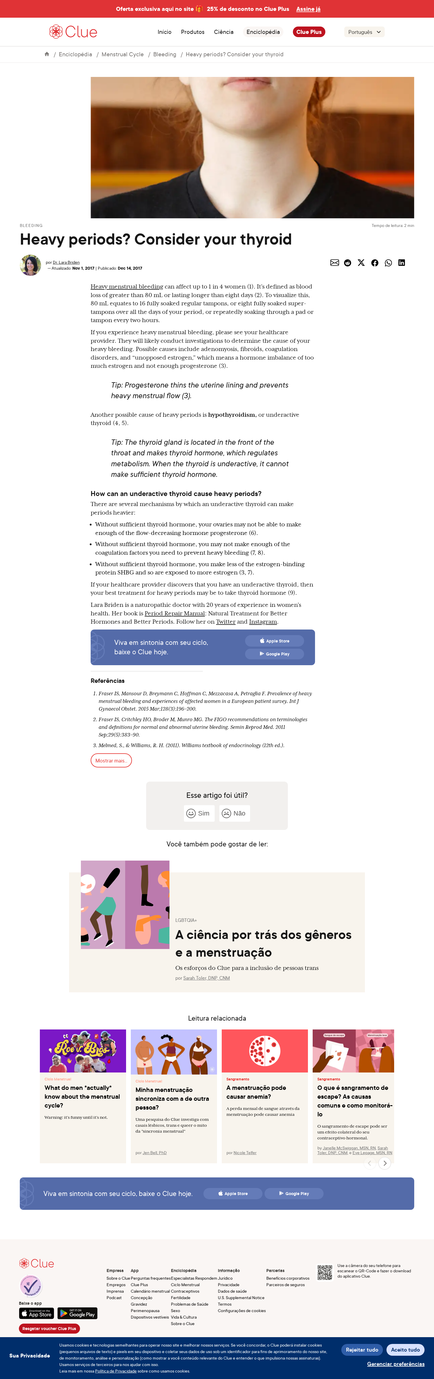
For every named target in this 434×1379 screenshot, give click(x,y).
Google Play (278, 654)
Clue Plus (309, 31)
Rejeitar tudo (362, 1349)
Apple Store (277, 641)
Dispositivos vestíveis (150, 1317)
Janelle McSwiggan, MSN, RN (349, 1148)
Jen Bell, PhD (155, 1152)
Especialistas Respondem (194, 1278)
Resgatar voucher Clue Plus (49, 1329)
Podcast (114, 1297)
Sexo (175, 1310)
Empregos (116, 1284)
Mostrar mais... (111, 760)
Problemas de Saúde (189, 1304)
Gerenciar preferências (396, 1364)
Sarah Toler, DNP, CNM (206, 978)
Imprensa (115, 1291)
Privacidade (228, 1284)
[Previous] (369, 1163)
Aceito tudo (405, 1349)
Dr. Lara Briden (66, 262)
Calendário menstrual (150, 1291)
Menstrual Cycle (123, 54)
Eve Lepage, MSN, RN (372, 1152)
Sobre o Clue (118, 1278)
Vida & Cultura (184, 1317)
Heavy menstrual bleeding (127, 286)
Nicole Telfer (245, 1152)
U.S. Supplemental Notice (241, 1297)
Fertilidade (180, 1297)
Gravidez (139, 1304)
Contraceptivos (185, 1291)
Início (165, 31)
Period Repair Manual (175, 613)
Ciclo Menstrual (58, 1079)
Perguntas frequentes (151, 1278)
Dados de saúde (232, 1291)
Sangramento (237, 1079)
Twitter (226, 621)
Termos (224, 1304)
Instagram (263, 621)
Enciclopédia (263, 31)
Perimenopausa (145, 1310)
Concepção (141, 1297)
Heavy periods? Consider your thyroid (235, 54)
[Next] (384, 1163)
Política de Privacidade (116, 1371)
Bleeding (164, 54)
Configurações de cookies (242, 1310)
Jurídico (225, 1278)
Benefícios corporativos (287, 1278)
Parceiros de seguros (285, 1284)
